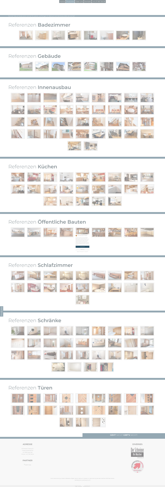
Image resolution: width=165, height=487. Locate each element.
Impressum (86, 251)
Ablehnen (82, 249)
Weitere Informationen (80, 251)
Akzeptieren (82, 246)
